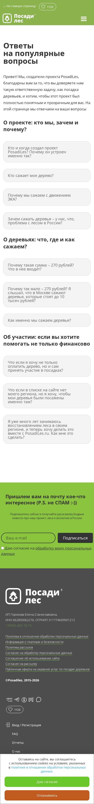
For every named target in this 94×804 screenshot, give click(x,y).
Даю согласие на (46, 551)
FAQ (15, 734)
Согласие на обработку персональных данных (38, 653)
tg (16, 699)
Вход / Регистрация (26, 725)
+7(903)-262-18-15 (18, 625)
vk (9, 699)
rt (30, 699)
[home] (19, 18)
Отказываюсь (47, 795)
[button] (84, 18)
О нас (16, 751)
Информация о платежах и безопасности (34, 642)
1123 (50, 7)
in (24, 699)
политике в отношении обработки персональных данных (48, 769)
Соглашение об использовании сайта (32, 658)
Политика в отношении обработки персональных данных (46, 636)
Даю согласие (47, 782)
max (39, 699)
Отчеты (18, 742)
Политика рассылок (19, 647)
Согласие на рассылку (21, 664)
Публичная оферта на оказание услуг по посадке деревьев (47, 669)
